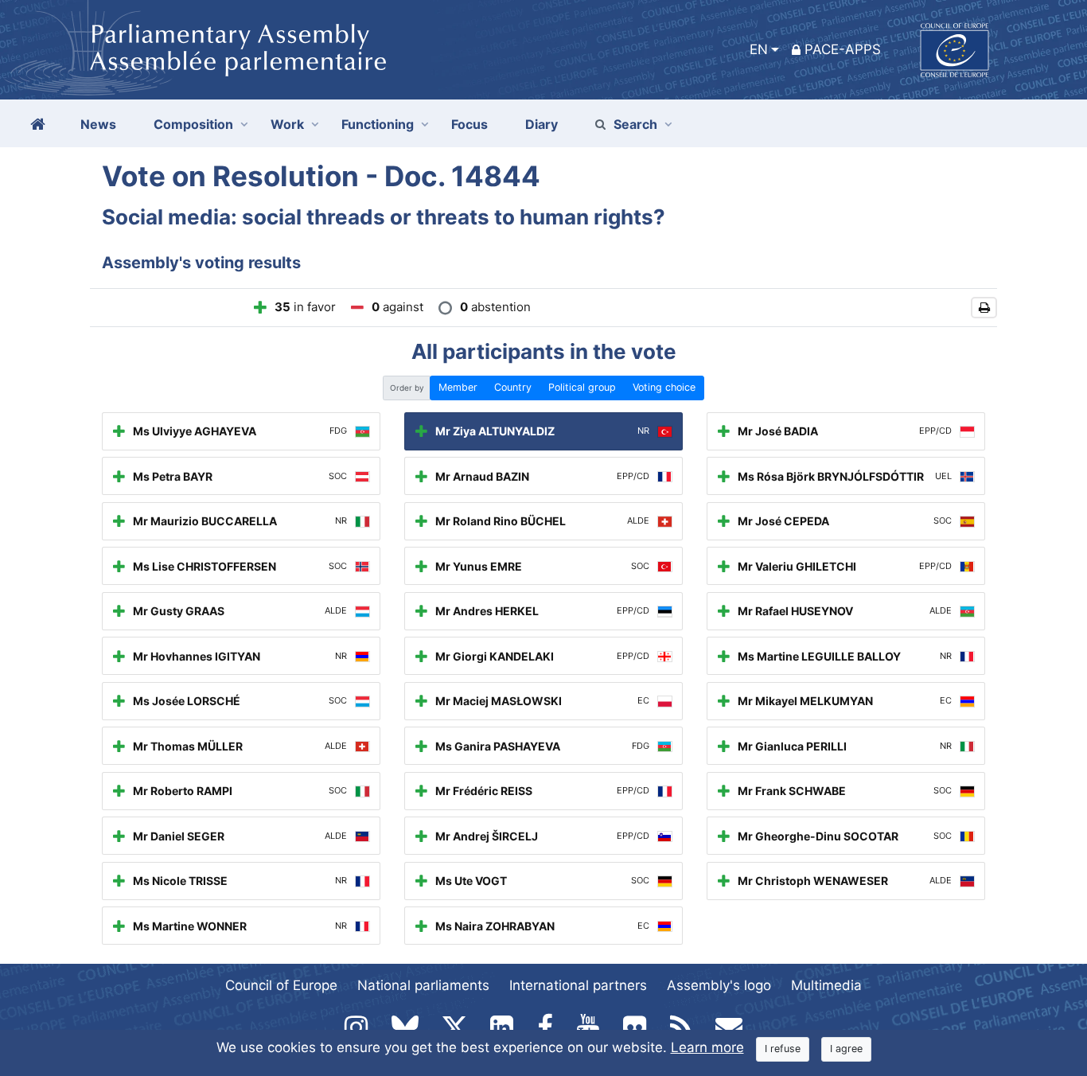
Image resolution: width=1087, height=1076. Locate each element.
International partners (578, 985)
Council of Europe (281, 985)
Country (513, 387)
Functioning (377, 124)
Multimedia (826, 985)
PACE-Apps (843, 49)
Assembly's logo (719, 985)
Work (287, 124)
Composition (193, 124)
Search (635, 124)
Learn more (707, 1047)
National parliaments (423, 985)
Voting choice (664, 387)
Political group (582, 387)
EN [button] (759, 49)
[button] (984, 307)
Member (457, 387)
